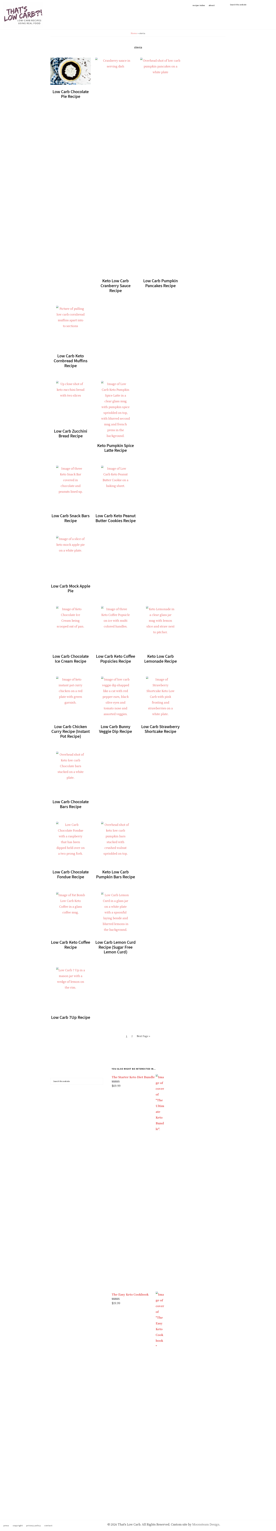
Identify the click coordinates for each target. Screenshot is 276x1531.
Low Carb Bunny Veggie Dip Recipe (115, 729)
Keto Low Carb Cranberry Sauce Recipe (115, 285)
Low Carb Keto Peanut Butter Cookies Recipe (115, 518)
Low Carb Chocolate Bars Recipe (70, 804)
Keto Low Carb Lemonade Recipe (160, 658)
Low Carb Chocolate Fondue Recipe (70, 874)
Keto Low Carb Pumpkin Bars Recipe (115, 874)
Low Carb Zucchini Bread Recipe (70, 433)
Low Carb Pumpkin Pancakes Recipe (160, 283)
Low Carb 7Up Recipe (70, 1017)
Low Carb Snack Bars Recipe (70, 518)
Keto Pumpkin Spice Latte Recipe (115, 448)
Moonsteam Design (205, 1524)
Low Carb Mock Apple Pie (70, 588)
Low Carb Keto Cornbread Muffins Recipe (70, 360)
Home (134, 33)
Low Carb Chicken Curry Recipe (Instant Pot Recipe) (70, 731)
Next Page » (143, 1037)
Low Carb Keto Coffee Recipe (70, 944)
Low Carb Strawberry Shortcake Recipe (160, 729)
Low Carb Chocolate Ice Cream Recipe (70, 658)
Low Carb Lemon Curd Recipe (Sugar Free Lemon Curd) (115, 947)
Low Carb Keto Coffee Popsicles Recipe (115, 658)
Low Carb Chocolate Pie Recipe (70, 94)
